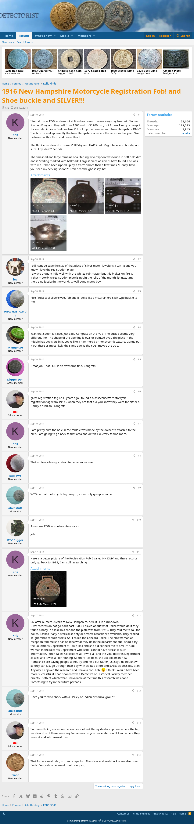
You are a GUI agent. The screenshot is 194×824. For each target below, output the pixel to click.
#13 (139, 690)
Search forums (25, 42)
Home (9, 36)
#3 (139, 291)
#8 (139, 455)
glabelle (185, 133)
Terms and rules (141, 813)
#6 (139, 391)
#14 (139, 722)
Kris (7, 107)
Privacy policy (160, 813)
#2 (139, 259)
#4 (139, 327)
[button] (54, 35)
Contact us (123, 813)
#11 (139, 552)
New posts (8, 42)
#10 (139, 519)
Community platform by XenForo (97, 820)
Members (84, 36)
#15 (139, 754)
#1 (139, 114)
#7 (139, 423)
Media (64, 36)
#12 (139, 615)
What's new (43, 36)
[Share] (134, 115)
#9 (139, 487)
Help (173, 813)
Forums (24, 36)
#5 (139, 359)
